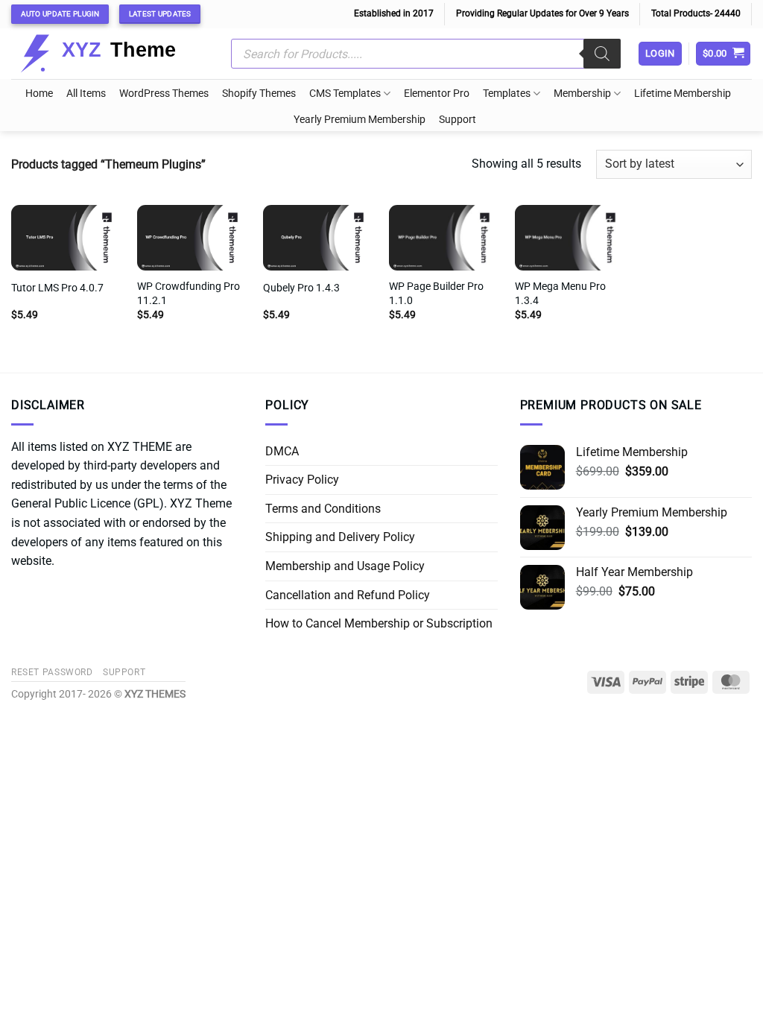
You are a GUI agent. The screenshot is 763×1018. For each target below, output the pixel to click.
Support (457, 119)
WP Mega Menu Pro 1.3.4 (560, 293)
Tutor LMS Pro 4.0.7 (57, 288)
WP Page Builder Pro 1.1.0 (436, 293)
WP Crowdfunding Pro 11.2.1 (188, 293)
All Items (86, 93)
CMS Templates (345, 93)
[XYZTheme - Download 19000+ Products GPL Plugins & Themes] (110, 53)
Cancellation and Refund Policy (347, 595)
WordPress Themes (164, 93)
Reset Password (52, 672)
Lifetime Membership (682, 93)
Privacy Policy (302, 479)
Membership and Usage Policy (345, 566)
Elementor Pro (436, 93)
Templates (507, 93)
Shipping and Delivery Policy (340, 537)
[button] (723, 54)
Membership (582, 93)
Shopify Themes (259, 93)
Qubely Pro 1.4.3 (301, 288)
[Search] (602, 54)
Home (39, 93)
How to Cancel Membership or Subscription (379, 623)
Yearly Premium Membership (359, 119)
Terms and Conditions (323, 509)
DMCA (282, 451)
